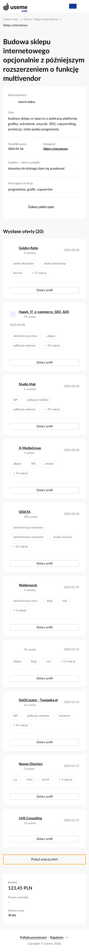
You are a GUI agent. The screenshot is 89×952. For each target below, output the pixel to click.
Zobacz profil (44, 290)
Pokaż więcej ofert (44, 859)
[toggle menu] (82, 6)
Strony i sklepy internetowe (40, 19)
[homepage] (13, 6)
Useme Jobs (10, 19)
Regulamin (57, 937)
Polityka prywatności (33, 937)
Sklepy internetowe (15, 25)
